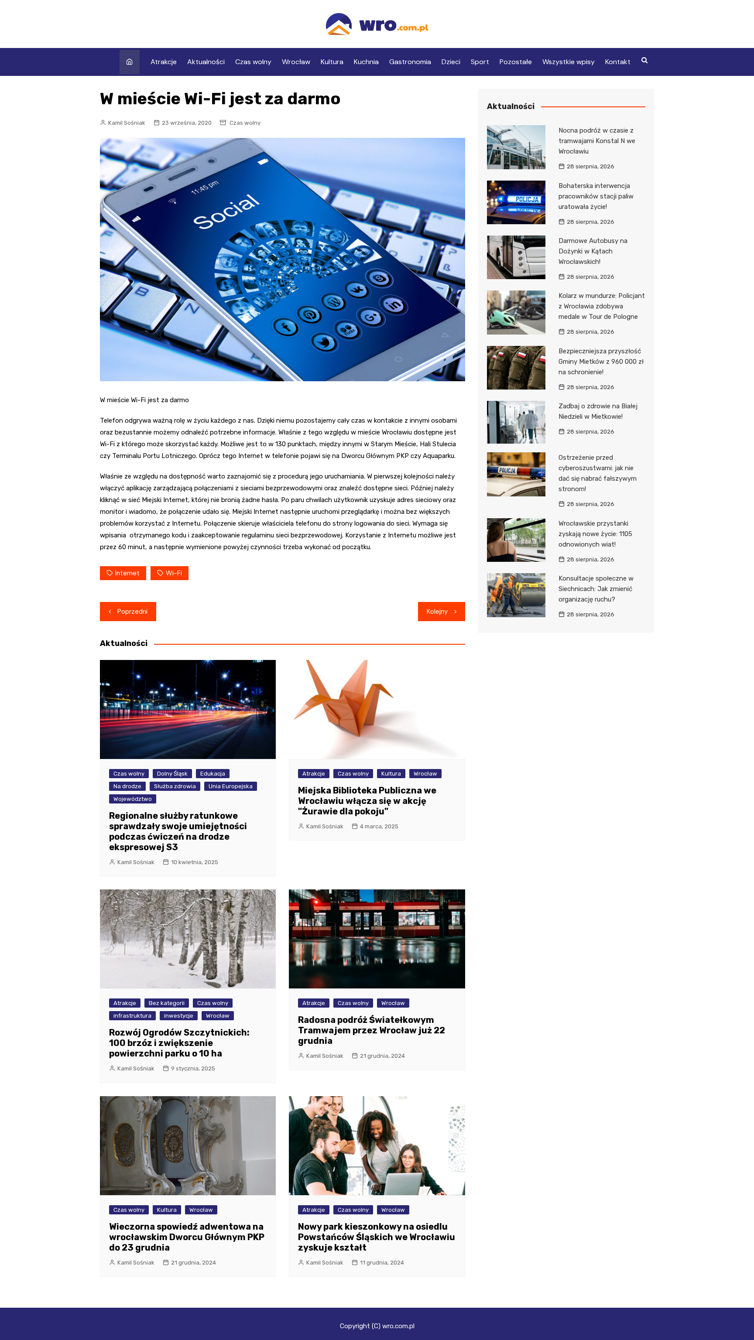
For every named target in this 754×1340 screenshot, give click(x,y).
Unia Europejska (231, 786)
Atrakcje (164, 61)
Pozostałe (516, 61)
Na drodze (127, 786)
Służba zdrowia (175, 786)
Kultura (332, 61)
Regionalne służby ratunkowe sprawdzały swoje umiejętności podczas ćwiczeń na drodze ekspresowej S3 (178, 831)
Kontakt (618, 61)
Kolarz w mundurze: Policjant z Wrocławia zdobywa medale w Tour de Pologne (602, 306)
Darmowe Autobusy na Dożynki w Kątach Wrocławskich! (593, 251)
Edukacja (212, 773)
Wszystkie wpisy (568, 61)
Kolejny (437, 611)
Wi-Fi (174, 573)
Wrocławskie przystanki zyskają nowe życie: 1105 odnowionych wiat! (595, 534)
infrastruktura (132, 1015)
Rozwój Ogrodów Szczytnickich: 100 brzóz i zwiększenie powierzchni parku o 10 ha (179, 1043)
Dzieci (451, 61)
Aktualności (206, 61)
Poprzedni (132, 611)
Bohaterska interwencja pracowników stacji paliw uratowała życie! (596, 196)
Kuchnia (366, 61)
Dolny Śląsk (172, 773)
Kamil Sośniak (126, 123)
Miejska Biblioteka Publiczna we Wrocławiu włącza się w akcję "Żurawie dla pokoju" (367, 801)
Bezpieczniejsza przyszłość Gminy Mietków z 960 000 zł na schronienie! (601, 361)
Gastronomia (410, 61)
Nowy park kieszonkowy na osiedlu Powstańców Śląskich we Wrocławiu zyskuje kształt (376, 1237)
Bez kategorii (167, 1003)
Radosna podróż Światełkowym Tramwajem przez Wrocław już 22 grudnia (371, 1030)
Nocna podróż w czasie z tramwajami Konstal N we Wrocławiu (597, 140)
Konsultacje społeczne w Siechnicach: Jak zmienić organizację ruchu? (596, 588)
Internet (127, 573)
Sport (480, 61)
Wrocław (296, 61)
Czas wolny (253, 61)
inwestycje (178, 1015)
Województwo (132, 799)
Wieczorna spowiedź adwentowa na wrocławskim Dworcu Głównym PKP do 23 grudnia (186, 1237)
